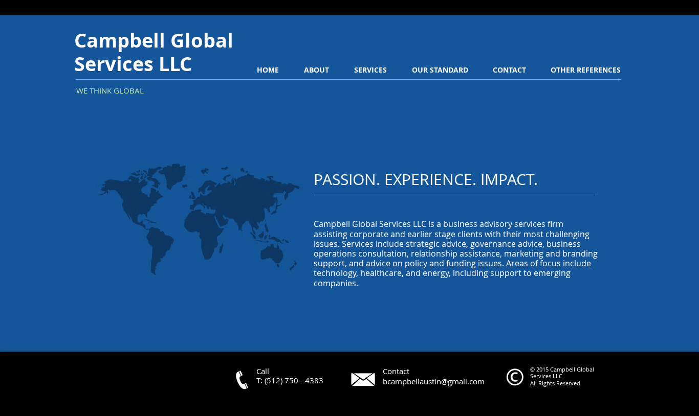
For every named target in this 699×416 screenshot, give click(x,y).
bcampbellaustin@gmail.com (434, 381)
